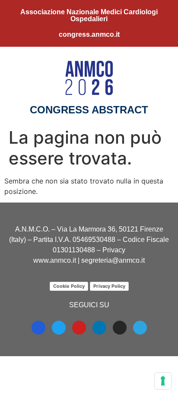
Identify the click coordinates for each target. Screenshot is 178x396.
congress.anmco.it (89, 34)
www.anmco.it (54, 260)
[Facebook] (38, 328)
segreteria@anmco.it (113, 260)
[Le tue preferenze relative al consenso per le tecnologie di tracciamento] (163, 381)
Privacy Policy (109, 286)
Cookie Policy (69, 286)
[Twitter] (59, 328)
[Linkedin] (99, 328)
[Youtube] (79, 328)
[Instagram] (120, 328)
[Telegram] (140, 328)
